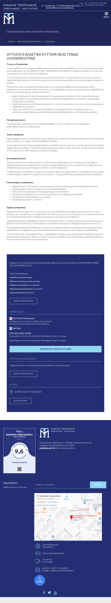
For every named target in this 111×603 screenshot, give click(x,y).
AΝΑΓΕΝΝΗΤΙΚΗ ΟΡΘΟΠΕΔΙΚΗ (29, 42)
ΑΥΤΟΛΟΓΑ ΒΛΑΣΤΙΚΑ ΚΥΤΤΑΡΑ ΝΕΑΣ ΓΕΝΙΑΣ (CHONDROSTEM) (42, 56)
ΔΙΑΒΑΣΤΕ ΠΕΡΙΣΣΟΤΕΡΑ (23, 301)
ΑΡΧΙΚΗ (11, 42)
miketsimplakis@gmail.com (53, 553)
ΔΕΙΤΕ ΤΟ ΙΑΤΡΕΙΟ (20, 401)
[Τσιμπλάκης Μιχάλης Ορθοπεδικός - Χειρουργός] (39, 580)
